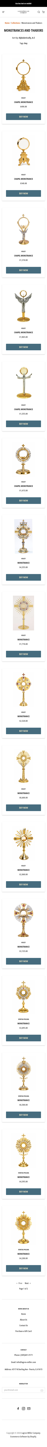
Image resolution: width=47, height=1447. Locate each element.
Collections (15, 23)
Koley (23, 98)
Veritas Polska (23, 1019)
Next (27, 1283)
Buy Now (23, 116)
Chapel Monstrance (23, 102)
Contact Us (23, 1325)
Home (7, 23)
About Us (23, 1319)
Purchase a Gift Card (23, 1331)
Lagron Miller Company (30, 1432)
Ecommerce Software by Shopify (23, 1436)
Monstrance (23, 562)
